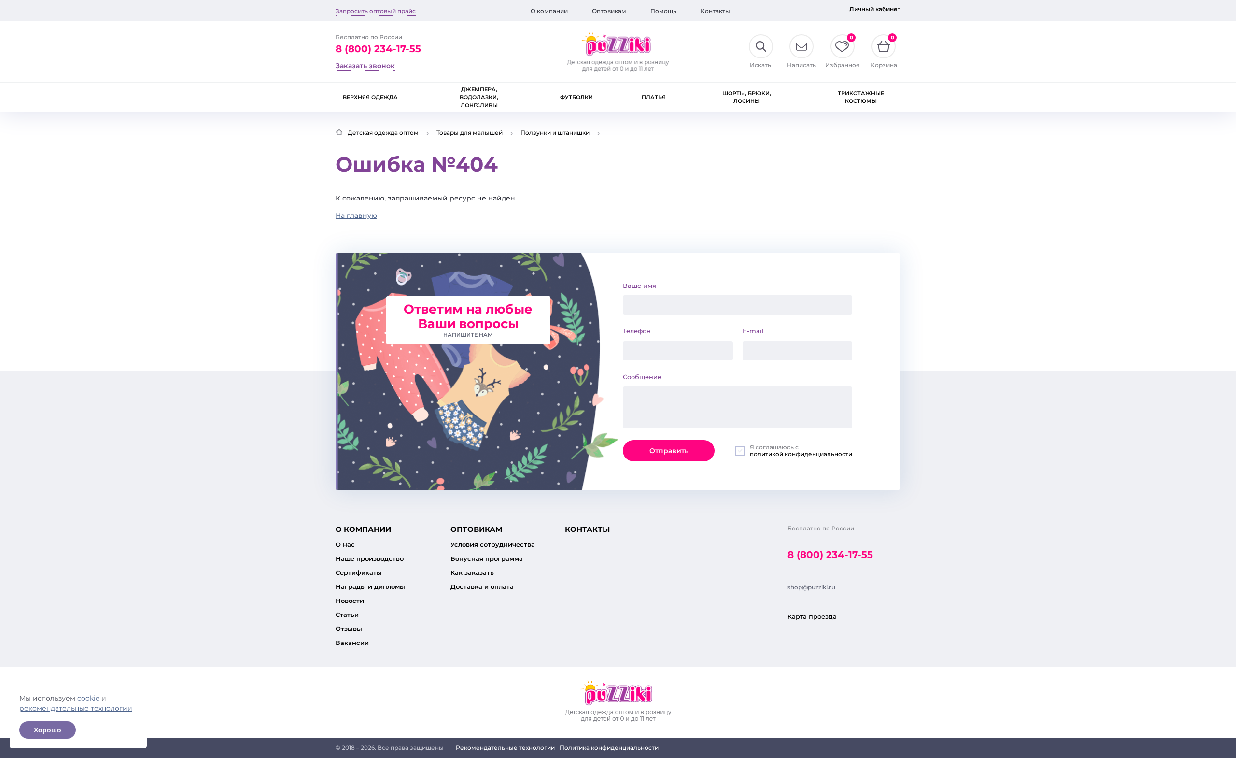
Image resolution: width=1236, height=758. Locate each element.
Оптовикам (609, 10)
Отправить (668, 450)
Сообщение (642, 377)
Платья (654, 97)
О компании (549, 10)
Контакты (715, 10)
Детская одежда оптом (383, 132)
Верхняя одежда (370, 97)
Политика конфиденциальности (609, 747)
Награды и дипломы (370, 586)
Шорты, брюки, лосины (746, 97)
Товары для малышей (469, 132)
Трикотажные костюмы (861, 97)
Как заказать (472, 572)
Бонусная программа (486, 558)
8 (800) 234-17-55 (378, 49)
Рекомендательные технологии (505, 747)
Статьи (347, 614)
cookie (89, 698)
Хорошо (47, 730)
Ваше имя (639, 285)
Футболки (576, 97)
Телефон (637, 331)
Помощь (663, 10)
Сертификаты (359, 572)
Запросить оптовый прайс (376, 10)
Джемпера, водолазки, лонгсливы (479, 97)
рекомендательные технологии (75, 708)
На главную (356, 215)
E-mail (753, 331)
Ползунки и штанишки (555, 132)
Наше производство (370, 558)
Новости (350, 600)
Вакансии (352, 642)
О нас (345, 544)
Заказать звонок (365, 65)
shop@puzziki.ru (811, 587)
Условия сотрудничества (492, 544)
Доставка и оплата (482, 586)
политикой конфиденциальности (801, 454)
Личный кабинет (874, 9)
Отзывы (349, 628)
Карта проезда (812, 616)
